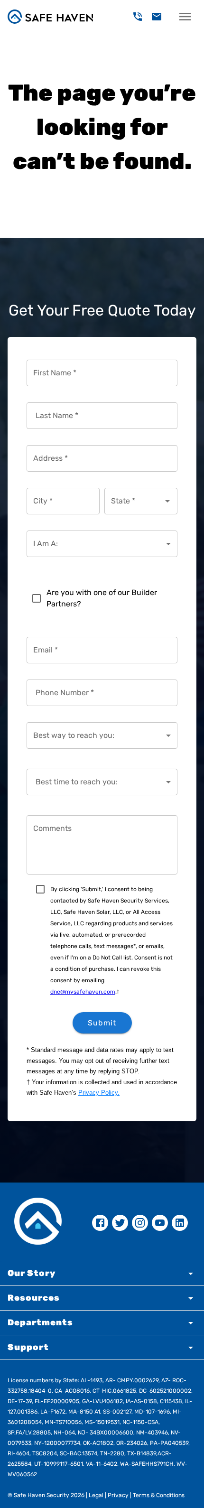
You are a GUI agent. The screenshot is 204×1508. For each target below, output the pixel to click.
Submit (102, 1022)
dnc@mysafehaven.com (82, 991)
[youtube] (160, 1223)
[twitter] (120, 1223)
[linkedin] (180, 1223)
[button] (102, 1273)
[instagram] (140, 1223)
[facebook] (100, 1223)
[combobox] (134, 501)
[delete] (137, 16)
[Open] (167, 501)
